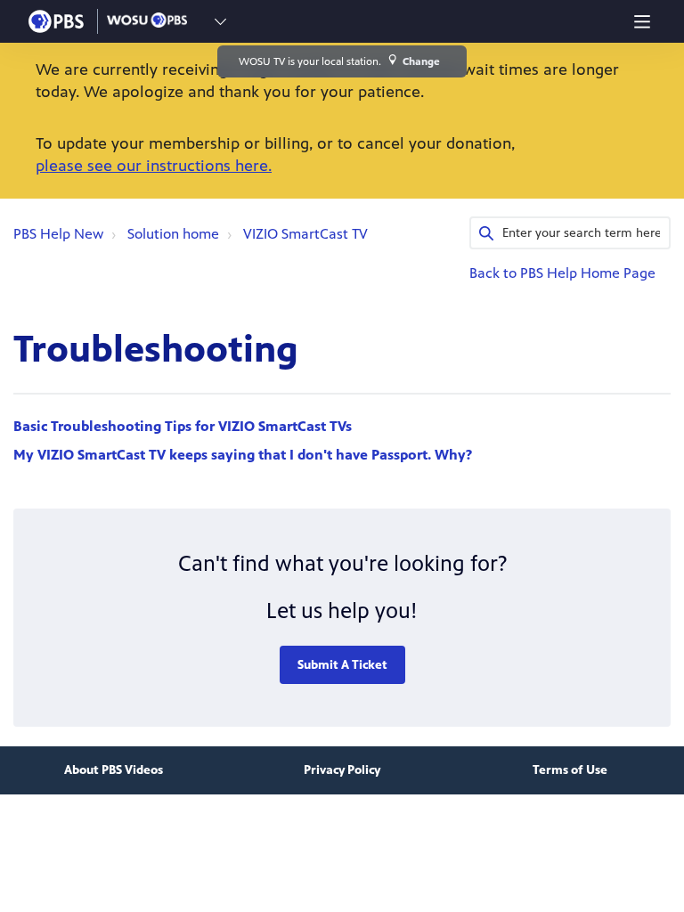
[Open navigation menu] (642, 21)
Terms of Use (570, 770)
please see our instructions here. (154, 165)
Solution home (173, 233)
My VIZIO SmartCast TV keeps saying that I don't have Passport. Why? (242, 454)
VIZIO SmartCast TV (305, 233)
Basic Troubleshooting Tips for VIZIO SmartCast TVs (182, 426)
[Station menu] (220, 21)
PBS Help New (58, 233)
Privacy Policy (342, 770)
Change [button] (421, 61)
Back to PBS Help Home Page (562, 273)
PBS (56, 21)
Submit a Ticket (342, 664)
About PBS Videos (113, 770)
